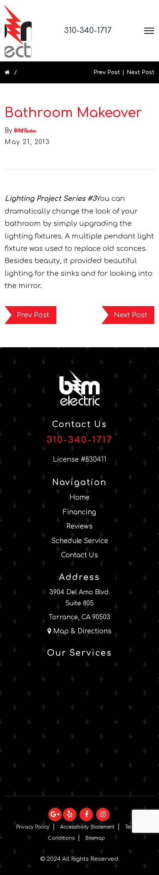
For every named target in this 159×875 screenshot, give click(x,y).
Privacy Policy (32, 827)
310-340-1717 (88, 30)
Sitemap (95, 838)
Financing (79, 512)
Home (79, 497)
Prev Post (106, 72)
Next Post (140, 72)
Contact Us (79, 555)
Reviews (79, 526)
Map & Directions (81, 631)
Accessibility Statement (87, 827)
